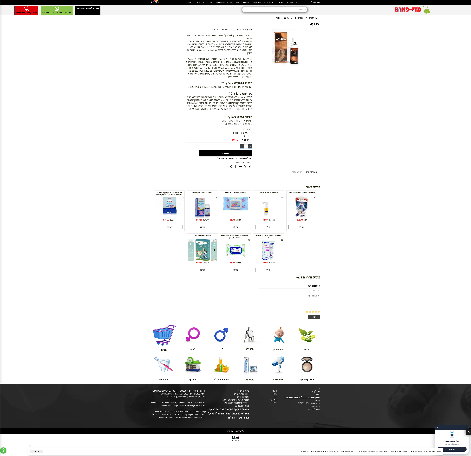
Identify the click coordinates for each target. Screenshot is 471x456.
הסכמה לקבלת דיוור (314, 409)
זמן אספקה (273, 399)
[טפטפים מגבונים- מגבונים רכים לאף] (235, 210)
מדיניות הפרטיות (305, 451)
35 (236, 139)
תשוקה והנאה (220, 2)
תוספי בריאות (292, 2)
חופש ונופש (187, 2)
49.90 (200, 262)
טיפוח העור (280, 2)
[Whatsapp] (3, 450)
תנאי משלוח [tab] (297, 172)
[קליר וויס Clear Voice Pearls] (202, 260)
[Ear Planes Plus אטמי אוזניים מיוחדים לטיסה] (302, 217)
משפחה (303, 2)
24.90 (206, 219)
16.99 (266, 262)
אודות (318, 388)
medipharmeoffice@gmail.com (172, 405)
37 (247, 135)
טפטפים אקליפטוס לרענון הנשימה (202, 192)
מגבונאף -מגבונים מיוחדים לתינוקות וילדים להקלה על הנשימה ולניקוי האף (235, 236)
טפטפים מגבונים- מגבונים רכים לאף (235, 192)
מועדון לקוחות (316, 391)
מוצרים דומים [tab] (311, 172)
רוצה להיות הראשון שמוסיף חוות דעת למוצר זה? (234, 158)
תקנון (275, 396)
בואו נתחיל (452, 449)
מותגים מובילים (315, 2)
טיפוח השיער (257, 2)
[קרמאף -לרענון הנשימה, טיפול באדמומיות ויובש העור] (269, 260)
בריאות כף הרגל (234, 2)
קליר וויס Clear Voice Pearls (202, 235)
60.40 (206, 262)
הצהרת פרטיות (315, 406)
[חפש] (151, 2)
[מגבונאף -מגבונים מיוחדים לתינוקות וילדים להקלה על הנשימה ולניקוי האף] (235, 260)
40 (306, 219)
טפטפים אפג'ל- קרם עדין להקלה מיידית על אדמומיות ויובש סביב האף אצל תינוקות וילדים (169, 193)
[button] (301, 227)
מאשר (36, 451)
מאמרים (275, 394)
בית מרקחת (208, 2)
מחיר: (250, 135)
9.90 (233, 219)
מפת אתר (317, 400)
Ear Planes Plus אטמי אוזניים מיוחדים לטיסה (302, 192)
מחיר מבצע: (245, 140)
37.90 (272, 219)
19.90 (200, 219)
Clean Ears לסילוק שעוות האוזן (269, 192)
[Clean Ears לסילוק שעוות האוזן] (268, 217)
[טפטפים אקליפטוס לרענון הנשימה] (202, 217)
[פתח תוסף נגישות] (468, 432)
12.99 (239, 262)
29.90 (300, 219)
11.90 (239, 219)
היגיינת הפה (269, 2)
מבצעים (198, 2)
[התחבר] (158, 2)
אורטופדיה (246, 2)
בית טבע (317, 394)
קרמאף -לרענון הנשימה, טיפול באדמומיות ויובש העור (268, 236)
